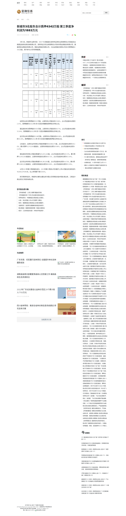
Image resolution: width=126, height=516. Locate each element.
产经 (86, 5)
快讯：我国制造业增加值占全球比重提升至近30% (97, 98)
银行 (48, 2)
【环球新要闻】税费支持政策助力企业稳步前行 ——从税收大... (101, 411)
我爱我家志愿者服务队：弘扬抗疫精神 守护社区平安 (98, 70)
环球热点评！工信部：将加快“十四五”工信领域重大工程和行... (100, 283)
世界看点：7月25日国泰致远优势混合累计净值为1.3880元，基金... (102, 353)
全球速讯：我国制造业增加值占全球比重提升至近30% (98, 229)
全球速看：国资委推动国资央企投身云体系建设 (96, 306)
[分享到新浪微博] (72, 35)
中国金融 (47, 507)
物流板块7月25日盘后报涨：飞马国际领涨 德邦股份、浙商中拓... (101, 358)
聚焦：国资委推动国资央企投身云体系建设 (95, 336)
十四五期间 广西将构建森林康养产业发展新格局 (96, 401)
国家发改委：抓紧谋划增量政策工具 (94, 154)
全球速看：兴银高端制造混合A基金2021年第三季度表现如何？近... (102, 301)
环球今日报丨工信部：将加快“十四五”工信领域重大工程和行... (100, 274)
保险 (41, 2)
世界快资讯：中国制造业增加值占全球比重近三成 (97, 93)
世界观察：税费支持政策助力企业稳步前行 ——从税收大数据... (101, 416)
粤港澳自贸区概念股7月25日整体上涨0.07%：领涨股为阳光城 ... (101, 378)
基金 (70, 2)
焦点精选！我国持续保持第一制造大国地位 (32, 208)
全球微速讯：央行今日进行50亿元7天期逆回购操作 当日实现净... (101, 386)
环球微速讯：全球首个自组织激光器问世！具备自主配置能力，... (101, 316)
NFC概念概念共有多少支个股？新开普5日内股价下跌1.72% (100, 181)
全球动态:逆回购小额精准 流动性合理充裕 (95, 418)
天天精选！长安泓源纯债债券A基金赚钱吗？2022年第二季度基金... (102, 298)
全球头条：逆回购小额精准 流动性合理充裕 (95, 413)
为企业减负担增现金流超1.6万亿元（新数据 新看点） (99, 151)
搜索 (106, 12)
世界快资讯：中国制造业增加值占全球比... (32, 198)
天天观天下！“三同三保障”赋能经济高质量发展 (96, 191)
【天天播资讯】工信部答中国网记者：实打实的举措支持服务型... (101, 259)
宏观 (78, 5)
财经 (33, 5)
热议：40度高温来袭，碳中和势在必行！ (94, 333)
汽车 (94, 5)
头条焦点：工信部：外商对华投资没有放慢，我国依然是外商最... (101, 343)
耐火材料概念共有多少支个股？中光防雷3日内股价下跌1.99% (100, 366)
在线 (50, 507)
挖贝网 (36, 35)
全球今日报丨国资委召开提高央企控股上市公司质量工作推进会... (101, 266)
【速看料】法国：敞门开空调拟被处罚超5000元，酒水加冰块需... (102, 318)
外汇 (56, 5)
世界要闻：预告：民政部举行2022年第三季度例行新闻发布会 (100, 425)
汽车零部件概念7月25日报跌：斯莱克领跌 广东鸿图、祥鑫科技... (101, 361)
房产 (33, 2)
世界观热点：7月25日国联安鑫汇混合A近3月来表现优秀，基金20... (102, 303)
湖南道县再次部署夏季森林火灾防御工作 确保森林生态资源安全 (101, 201)
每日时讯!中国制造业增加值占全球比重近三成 (96, 236)
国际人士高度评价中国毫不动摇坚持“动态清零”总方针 (99, 165)
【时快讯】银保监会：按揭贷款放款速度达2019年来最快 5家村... (103, 159)
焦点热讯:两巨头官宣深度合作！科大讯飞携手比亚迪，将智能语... (101, 388)
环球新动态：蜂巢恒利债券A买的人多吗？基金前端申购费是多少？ (102, 351)
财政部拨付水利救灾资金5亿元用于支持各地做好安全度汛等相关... (103, 143)
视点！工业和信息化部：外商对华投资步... (32, 210)
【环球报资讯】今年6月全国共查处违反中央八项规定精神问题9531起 (103, 90)
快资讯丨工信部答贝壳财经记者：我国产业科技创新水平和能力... (101, 311)
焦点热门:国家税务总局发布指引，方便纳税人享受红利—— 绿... (101, 423)
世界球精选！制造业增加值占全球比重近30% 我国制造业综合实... (101, 308)
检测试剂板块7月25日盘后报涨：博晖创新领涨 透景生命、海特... (101, 373)
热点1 (62, 5)
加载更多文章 (46, 320)
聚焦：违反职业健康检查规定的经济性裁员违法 (96, 211)
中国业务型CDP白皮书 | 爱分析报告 (93, 60)
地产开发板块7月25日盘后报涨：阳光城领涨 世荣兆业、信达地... (101, 368)
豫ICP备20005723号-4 (29, 510)
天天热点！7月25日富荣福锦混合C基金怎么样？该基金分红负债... (102, 256)
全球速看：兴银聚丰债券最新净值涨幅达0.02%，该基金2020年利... (102, 244)
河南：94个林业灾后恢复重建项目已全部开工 (96, 403)
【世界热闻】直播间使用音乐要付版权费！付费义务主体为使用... (101, 321)
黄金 (41, 5)
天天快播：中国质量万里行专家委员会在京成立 (96, 261)
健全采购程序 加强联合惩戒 (93, 168)
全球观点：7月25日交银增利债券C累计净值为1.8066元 (99, 326)
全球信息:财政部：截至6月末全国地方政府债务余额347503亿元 (101, 348)
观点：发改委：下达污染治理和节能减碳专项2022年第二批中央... (102, 398)
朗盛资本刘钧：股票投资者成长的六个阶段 (95, 75)
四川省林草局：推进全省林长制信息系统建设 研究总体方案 (100, 206)
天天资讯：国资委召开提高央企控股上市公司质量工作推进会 (100, 279)
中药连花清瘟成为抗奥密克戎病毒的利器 (94, 72)
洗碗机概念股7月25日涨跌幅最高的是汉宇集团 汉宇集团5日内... (101, 381)
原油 (62, 2)
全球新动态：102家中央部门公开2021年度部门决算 (99, 162)
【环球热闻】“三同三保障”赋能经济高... (31, 192)
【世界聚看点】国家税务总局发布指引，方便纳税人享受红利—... (101, 421)
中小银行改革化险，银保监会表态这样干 (96, 157)
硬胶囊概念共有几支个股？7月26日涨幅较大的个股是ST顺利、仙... (102, 179)
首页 (18, 3)
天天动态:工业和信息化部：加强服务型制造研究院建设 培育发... (101, 281)
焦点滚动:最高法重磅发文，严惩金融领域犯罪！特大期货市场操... (101, 406)
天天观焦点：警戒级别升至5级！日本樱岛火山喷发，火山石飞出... (102, 393)
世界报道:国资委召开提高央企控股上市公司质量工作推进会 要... (101, 269)
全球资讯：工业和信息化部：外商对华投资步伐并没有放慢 (99, 251)
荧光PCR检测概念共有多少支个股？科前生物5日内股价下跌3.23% (102, 371)
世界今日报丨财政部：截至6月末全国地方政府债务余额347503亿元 (102, 328)
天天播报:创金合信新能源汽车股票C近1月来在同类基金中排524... (101, 296)
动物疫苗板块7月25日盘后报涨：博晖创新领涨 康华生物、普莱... (101, 383)
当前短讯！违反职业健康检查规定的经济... (32, 205)
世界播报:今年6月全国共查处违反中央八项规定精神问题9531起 (101, 196)
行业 (94, 2)
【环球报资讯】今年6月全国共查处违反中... (32, 195)
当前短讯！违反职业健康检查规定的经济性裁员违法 (97, 100)
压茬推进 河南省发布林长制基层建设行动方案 (96, 209)
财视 (25, 5)
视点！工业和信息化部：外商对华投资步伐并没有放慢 (98, 105)
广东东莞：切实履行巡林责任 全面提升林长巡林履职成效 (99, 199)
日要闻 (85, 432)
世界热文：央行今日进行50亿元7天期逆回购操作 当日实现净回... (101, 391)
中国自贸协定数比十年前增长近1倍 (94, 146)
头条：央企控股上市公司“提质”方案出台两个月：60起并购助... (101, 95)
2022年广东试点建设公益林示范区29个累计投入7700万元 (100, 204)
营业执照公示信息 (41, 510)
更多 (107, 57)
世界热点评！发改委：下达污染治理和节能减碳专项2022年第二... (102, 396)
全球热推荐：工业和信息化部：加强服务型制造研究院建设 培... (101, 286)
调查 (86, 2)
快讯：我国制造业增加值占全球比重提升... (32, 203)
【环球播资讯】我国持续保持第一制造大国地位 (96, 231)
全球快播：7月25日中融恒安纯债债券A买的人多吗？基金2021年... (102, 246)
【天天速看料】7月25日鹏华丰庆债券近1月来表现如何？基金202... (102, 249)
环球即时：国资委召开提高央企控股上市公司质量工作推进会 (100, 276)
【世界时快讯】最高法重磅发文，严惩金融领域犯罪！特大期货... (101, 408)
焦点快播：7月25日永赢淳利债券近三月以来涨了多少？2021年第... (102, 338)
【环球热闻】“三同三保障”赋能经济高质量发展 (96, 88)
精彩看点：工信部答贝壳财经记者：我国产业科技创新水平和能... (101, 341)
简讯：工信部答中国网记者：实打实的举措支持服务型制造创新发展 (102, 264)
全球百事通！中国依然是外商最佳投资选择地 (96, 219)
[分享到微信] (75, 35)
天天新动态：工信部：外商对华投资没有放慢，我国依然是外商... (101, 323)
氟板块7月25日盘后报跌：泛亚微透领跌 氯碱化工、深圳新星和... (101, 376)
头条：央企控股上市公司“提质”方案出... (31, 200)
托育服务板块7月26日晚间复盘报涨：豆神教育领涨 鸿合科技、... (101, 184)
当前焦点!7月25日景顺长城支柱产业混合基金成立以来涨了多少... (101, 293)
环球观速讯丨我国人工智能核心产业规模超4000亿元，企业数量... (102, 291)
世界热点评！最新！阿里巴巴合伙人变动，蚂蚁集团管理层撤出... (101, 313)
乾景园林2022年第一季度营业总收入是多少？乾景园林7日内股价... (102, 186)
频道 (71, 5)
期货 (48, 5)
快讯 (56, 2)
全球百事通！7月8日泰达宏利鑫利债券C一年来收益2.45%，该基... (102, 331)
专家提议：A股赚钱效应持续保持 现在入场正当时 (97, 65)
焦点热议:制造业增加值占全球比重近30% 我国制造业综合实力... (101, 346)
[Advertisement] (103, 39)
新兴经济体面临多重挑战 (91, 148)
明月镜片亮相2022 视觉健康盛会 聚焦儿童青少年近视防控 (99, 288)
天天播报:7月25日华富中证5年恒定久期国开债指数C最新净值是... (101, 254)
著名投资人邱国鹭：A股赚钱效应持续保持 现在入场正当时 (99, 67)
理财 (78, 2)
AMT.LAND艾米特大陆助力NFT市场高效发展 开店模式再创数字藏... (102, 62)
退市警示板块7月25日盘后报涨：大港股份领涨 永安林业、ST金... (101, 363)
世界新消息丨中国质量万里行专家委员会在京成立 (97, 271)
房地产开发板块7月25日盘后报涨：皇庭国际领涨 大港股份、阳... (101, 356)
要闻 (25, 2)
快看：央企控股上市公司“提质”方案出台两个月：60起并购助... (101, 234)
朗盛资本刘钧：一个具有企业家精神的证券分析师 (97, 77)
